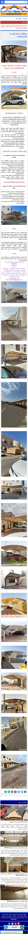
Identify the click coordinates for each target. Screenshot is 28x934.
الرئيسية (25, 18)
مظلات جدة (18, 18)
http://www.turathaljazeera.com (14, 279)
